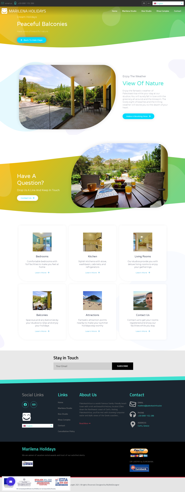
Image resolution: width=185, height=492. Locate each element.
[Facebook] (144, 3)
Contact (177, 10)
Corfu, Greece (143, 425)
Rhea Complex (163, 10)
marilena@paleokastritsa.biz (150, 405)
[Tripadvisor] (149, 3)
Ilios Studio (146, 10)
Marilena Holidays (27, 11)
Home (114, 10)
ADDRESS (142, 422)
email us (8, 3)
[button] (31, 40)
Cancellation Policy (66, 431)
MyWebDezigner (112, 484)
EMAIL (140, 402)
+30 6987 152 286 (26, 3)
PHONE (141, 412)
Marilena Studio (129, 10)
